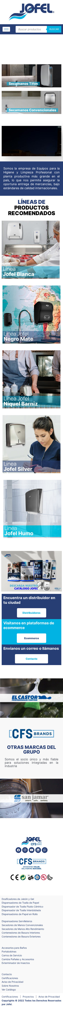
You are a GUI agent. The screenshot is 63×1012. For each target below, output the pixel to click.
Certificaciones (10, 978)
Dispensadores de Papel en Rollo (20, 914)
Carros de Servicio (12, 955)
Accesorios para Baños (14, 947)
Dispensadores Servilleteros (17, 921)
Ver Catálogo (9, 989)
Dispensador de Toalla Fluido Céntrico (22, 906)
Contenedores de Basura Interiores (21, 932)
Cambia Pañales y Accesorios (18, 959)
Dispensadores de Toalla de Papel (20, 902)
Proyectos (28, 996)
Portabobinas (9, 951)
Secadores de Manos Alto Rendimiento (23, 928)
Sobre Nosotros (10, 985)
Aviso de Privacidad (12, 981)
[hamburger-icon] (6, 29)
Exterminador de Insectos (16, 963)
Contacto (7, 974)
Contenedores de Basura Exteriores (21, 936)
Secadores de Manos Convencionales (22, 925)
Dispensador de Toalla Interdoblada (21, 910)
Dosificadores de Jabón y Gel (18, 899)
